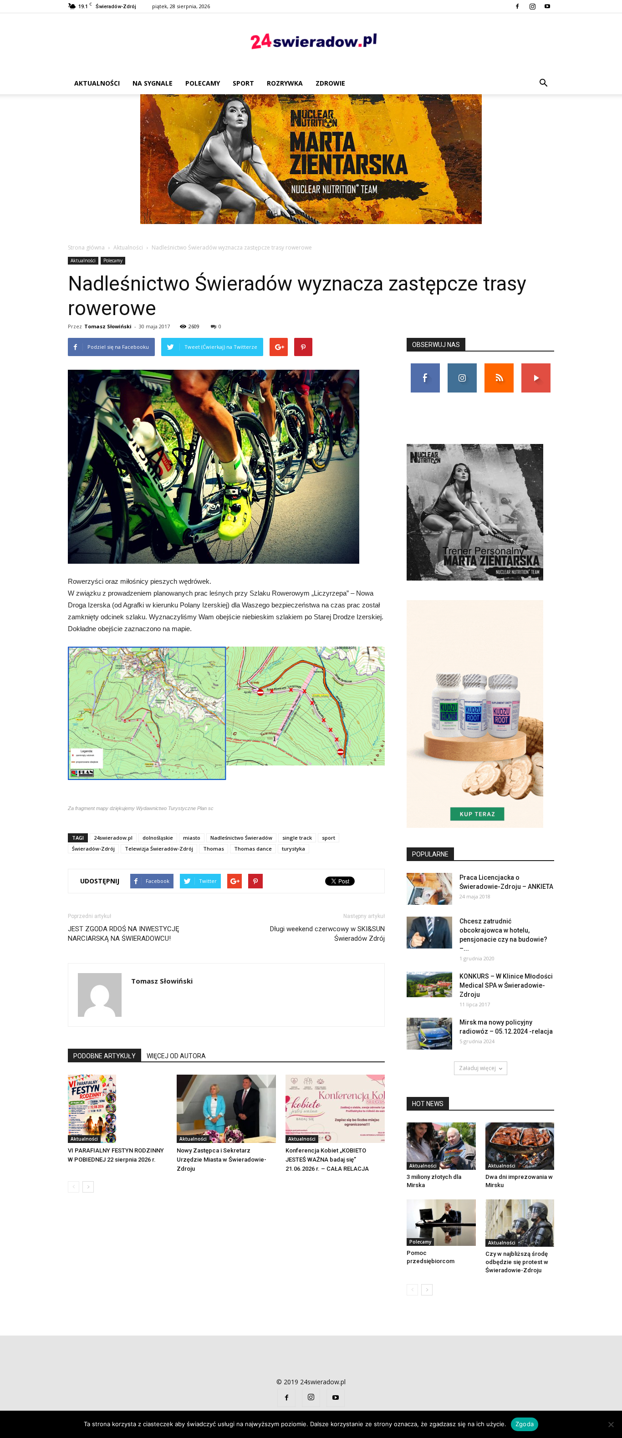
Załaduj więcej (477, 1068)
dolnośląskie (158, 837)
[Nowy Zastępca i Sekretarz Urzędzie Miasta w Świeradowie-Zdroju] (226, 1109)
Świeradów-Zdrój (93, 848)
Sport (243, 83)
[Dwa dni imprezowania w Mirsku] (520, 1146)
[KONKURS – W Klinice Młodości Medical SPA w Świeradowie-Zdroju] (429, 984)
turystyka (293, 848)
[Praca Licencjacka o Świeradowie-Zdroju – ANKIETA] (429, 889)
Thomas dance (253, 848)
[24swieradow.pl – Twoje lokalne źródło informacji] (311, 43)
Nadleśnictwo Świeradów (241, 837)
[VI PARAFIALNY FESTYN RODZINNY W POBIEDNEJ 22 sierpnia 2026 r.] (117, 1109)
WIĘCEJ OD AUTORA (176, 1056)
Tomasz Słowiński (108, 326)
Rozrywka (285, 83)
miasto (191, 837)
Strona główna (86, 247)
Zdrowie (330, 83)
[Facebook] (517, 6)
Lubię (425, 366)
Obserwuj (462, 366)
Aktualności (97, 83)
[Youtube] (547, 6)
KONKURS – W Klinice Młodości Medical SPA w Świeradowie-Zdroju (506, 985)
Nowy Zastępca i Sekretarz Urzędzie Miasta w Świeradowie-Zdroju (221, 1159)
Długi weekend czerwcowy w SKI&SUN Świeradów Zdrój (327, 934)
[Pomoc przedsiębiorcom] (441, 1222)
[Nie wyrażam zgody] (610, 1424)
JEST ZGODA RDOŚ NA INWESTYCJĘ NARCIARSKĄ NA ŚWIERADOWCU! (123, 934)
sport (328, 837)
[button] (543, 83)
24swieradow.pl (113, 837)
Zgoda (524, 1424)
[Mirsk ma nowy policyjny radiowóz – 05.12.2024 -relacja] (429, 1034)
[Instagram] (532, 6)
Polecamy (202, 83)
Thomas (213, 848)
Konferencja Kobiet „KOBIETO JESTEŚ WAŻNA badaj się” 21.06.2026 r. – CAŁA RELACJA (327, 1159)
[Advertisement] (311, 162)
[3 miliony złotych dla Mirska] (441, 1146)
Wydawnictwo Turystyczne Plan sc (175, 808)
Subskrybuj (536, 366)
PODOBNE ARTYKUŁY (104, 1056)
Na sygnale (153, 83)
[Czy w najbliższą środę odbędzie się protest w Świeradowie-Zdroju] (520, 1223)
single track (297, 837)
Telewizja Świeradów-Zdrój (159, 848)
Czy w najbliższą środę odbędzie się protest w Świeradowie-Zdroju (516, 1262)
